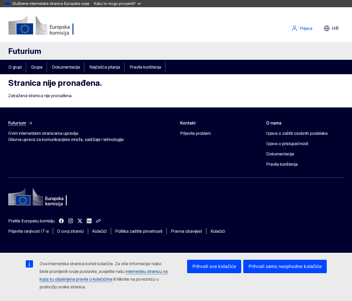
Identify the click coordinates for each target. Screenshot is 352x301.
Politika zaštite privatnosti (138, 231)
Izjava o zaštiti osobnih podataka (297, 133)
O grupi (15, 67)
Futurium (24, 51)
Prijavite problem (195, 133)
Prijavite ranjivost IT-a (28, 231)
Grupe (37, 67)
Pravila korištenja (145, 67)
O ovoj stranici (70, 231)
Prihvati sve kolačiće (214, 266)
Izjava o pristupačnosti (287, 143)
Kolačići (99, 231)
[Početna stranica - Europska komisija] (49, 25)
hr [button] (335, 28)
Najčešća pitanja (104, 67)
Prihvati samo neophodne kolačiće (285, 266)
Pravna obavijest (186, 231)
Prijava (306, 28)
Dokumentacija (66, 67)
